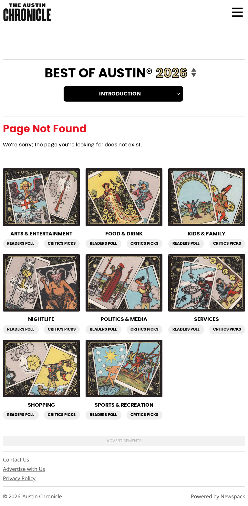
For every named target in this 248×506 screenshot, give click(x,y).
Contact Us (16, 459)
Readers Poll (20, 243)
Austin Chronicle (42, 496)
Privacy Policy (19, 478)
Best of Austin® (99, 73)
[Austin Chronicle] (27, 12)
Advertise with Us (24, 468)
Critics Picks (62, 243)
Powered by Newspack (218, 496)
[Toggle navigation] (237, 12)
